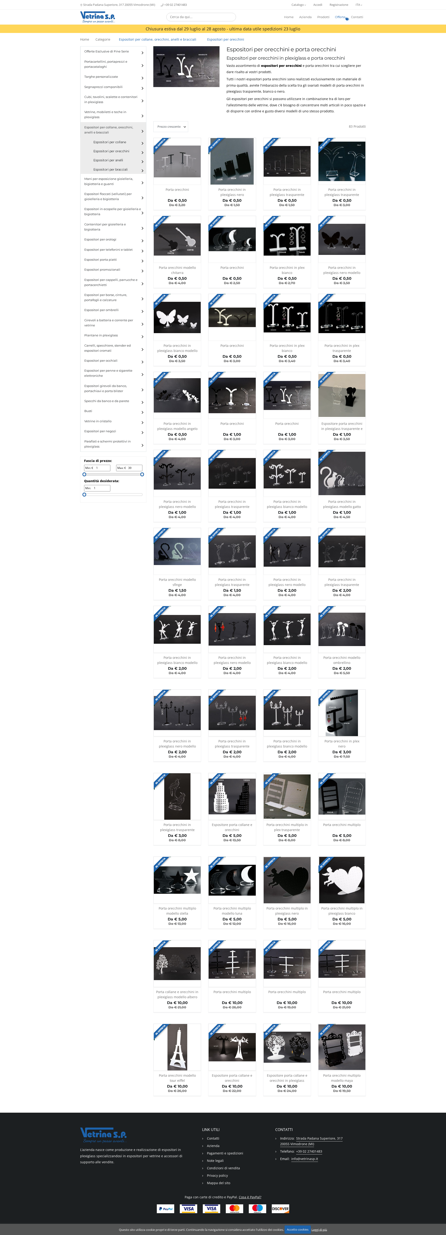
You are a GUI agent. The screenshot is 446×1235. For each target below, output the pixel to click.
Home (289, 17)
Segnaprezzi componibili (103, 87)
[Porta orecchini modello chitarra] (177, 239)
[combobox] (201, 17)
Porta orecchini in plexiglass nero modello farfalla (341, 271)
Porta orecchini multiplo (342, 824)
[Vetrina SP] (97, 17)
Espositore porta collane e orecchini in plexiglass (287, 1078)
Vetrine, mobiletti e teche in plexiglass (105, 114)
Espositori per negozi (100, 431)
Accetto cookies (297, 1229)
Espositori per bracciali (110, 169)
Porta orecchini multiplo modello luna (232, 911)
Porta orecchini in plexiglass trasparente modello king (232, 505)
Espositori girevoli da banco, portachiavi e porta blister (105, 388)
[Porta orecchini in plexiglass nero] (232, 161)
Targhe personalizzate (101, 76)
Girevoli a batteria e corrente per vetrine (108, 322)
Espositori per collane (109, 142)
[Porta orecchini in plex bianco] (287, 239)
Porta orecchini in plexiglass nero (232, 192)
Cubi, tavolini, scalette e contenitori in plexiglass (111, 99)
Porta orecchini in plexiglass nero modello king (177, 505)
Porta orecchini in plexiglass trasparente (287, 192)
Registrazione (339, 5)
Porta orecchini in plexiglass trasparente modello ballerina (342, 583)
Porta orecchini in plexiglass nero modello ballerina (287, 583)
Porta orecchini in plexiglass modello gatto (342, 504)
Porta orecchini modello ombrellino (341, 660)
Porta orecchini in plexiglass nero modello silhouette (232, 661)
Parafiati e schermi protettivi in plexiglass (107, 444)
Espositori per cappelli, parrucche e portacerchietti (111, 282)
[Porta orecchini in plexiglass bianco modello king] (287, 473)
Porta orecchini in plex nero (342, 743)
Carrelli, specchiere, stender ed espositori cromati (107, 348)
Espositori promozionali (102, 269)
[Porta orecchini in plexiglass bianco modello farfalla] (177, 317)
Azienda (305, 17)
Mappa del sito (218, 1183)
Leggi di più (319, 1229)
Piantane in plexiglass (101, 335)
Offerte (340, 17)
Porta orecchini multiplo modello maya (342, 1078)
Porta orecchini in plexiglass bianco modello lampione (287, 744)
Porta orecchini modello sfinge (177, 582)
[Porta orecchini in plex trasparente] (341, 317)
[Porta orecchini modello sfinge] (177, 551)
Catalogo (298, 5)
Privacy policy (217, 1175)
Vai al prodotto (177, 182)
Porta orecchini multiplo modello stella (177, 911)
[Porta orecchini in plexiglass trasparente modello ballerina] (341, 551)
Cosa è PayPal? (250, 1197)
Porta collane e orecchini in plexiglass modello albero (177, 994)
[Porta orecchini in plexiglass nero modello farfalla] (341, 239)
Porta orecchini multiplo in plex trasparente (287, 827)
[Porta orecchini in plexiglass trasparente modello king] (232, 473)
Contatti (357, 17)
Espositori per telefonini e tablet (108, 249)
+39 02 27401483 (175, 5)
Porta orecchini (177, 189)
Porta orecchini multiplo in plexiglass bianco (342, 911)
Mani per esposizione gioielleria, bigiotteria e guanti (108, 181)
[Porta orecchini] (177, 161)
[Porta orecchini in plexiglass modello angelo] (177, 395)
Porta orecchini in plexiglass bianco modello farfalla (177, 349)
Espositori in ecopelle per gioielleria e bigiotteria (112, 211)
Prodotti (323, 17)
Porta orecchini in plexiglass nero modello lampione (177, 744)
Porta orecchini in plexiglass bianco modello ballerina (177, 661)
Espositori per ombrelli (101, 310)
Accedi (317, 5)
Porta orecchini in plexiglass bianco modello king (287, 505)
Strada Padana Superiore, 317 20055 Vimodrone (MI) (118, 5)
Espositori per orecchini (111, 151)
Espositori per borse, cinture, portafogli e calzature (105, 297)
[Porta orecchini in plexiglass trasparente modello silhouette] (232, 551)
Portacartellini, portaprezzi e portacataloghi (105, 64)
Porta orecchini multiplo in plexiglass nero (287, 911)
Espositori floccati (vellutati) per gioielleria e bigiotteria (108, 196)
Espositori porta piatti (100, 259)
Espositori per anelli (108, 160)
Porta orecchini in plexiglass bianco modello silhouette (287, 661)
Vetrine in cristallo (98, 421)
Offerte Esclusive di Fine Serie (106, 51)
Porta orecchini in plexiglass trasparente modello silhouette (232, 583)
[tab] (113, 51)
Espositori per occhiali (101, 360)
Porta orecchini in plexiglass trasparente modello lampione (232, 744)
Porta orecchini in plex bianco (287, 270)
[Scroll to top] (440, 1219)
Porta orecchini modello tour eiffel (177, 1078)
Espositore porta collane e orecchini (232, 827)
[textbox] (201, 17)
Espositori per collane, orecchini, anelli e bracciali (108, 130)
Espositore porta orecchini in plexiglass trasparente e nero (342, 427)
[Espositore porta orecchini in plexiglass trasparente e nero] (341, 395)
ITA (358, 5)
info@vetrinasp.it (304, 1159)
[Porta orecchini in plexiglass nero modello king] (177, 473)
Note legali (215, 1160)
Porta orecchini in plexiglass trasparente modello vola (177, 828)
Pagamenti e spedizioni (225, 1153)
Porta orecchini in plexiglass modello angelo (177, 426)
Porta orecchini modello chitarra (177, 270)
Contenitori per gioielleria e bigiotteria (105, 227)
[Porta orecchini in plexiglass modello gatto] (341, 473)
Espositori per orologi (100, 239)
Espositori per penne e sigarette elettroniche (108, 373)
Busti (88, 411)
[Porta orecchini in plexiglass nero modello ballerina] (287, 551)
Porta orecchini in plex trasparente (342, 348)
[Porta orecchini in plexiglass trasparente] (287, 161)
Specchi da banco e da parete (106, 401)
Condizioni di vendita (223, 1168)
